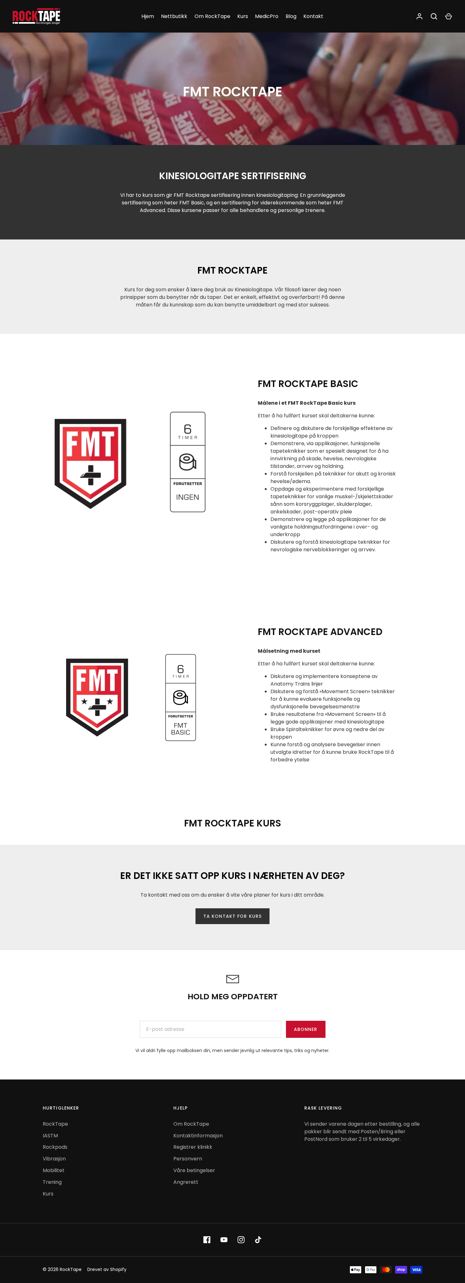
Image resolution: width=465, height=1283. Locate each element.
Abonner (381, 1248)
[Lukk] (444, 1121)
